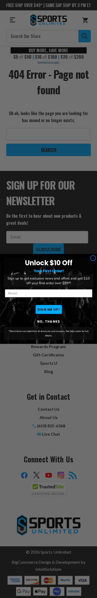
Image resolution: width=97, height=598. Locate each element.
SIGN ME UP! (48, 309)
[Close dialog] (93, 258)
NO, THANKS (48, 322)
